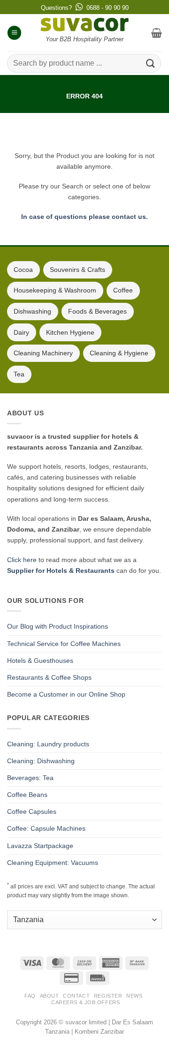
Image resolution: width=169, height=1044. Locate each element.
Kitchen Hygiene (70, 332)
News (134, 996)
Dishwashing (32, 311)
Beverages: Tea (30, 777)
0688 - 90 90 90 (107, 7)
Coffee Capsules (31, 811)
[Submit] (150, 63)
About (49, 996)
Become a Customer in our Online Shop (66, 694)
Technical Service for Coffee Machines (64, 643)
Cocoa (23, 269)
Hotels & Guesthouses (40, 660)
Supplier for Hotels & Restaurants (61, 570)
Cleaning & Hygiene (119, 353)
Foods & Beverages (97, 311)
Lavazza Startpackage (40, 845)
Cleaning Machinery (43, 353)
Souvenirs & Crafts (77, 269)
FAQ (30, 996)
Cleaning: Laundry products (48, 744)
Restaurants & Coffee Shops (49, 677)
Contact (76, 996)
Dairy (21, 332)
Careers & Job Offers (85, 1002)
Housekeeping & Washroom (55, 290)
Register (108, 996)
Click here (22, 559)
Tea (19, 374)
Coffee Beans (27, 794)
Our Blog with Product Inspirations (57, 626)
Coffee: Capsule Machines (46, 828)
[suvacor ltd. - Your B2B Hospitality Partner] (84, 24)
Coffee (123, 290)
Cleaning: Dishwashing (41, 761)
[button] (14, 33)
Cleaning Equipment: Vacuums (52, 862)
